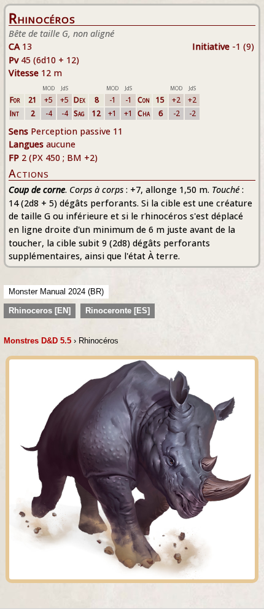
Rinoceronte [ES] (117, 310)
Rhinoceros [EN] (40, 310)
